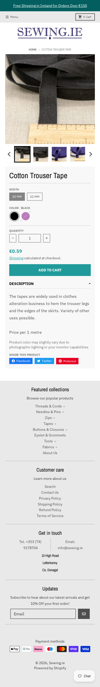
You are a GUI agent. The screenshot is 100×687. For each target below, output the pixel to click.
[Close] (95, 6)
